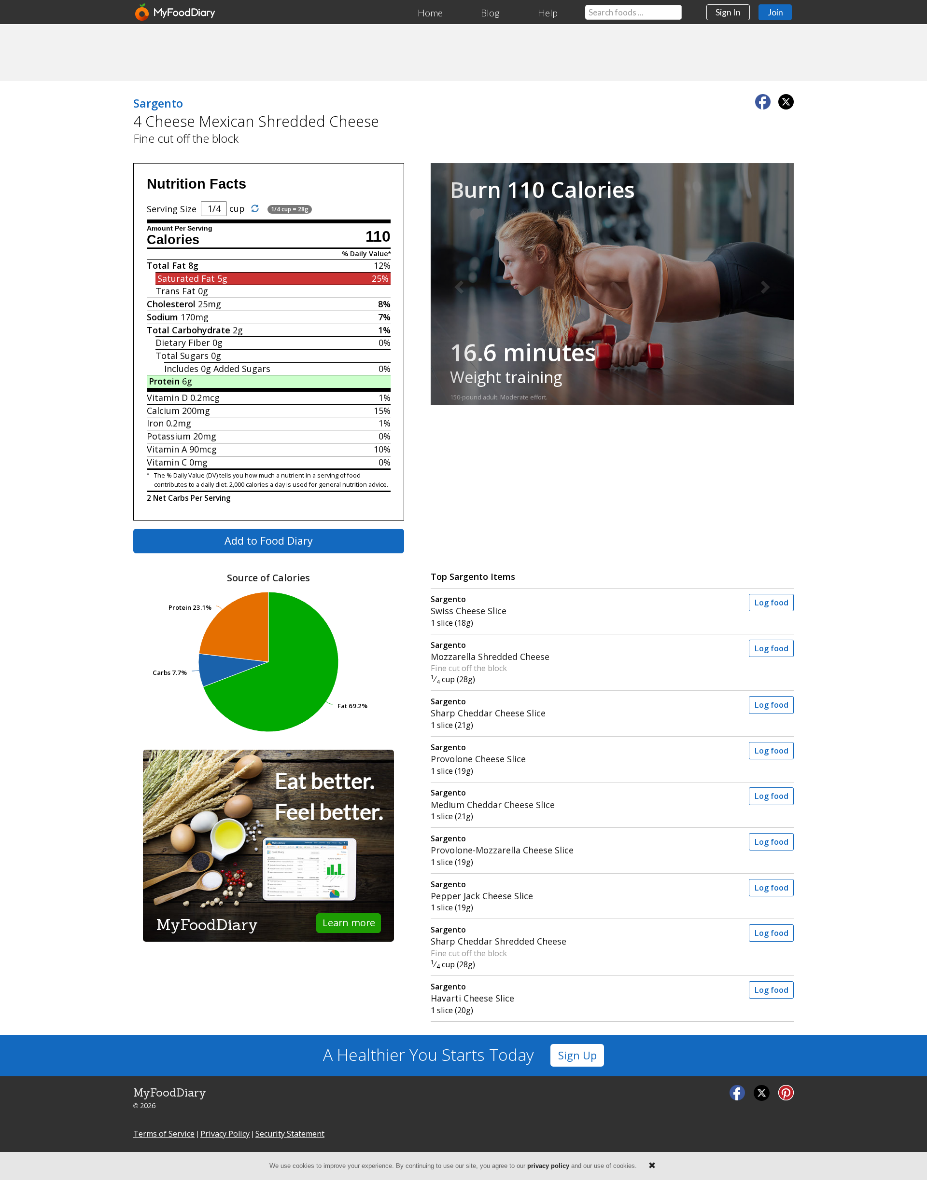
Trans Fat (175, 291)
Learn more (349, 922)
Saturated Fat (186, 278)
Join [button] (775, 12)
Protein (164, 381)
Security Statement (289, 1133)
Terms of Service (164, 1133)
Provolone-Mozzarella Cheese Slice (502, 844)
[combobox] (633, 12)
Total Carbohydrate (188, 330)
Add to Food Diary (269, 541)
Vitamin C (167, 462)
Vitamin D (167, 397)
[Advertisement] (463, 52)
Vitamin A (167, 449)
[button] (458, 284)
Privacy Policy (225, 1133)
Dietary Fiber (182, 342)
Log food (771, 602)
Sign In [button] (728, 12)
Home (430, 12)
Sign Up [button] (577, 1055)
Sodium (162, 317)
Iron (155, 423)
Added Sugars (241, 368)
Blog (490, 12)
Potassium (169, 436)
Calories (173, 240)
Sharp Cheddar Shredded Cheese (498, 935)
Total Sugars (182, 355)
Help (548, 12)
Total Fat (166, 265)
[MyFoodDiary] (175, 12)
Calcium (163, 410)
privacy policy (548, 1165)
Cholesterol (171, 304)
